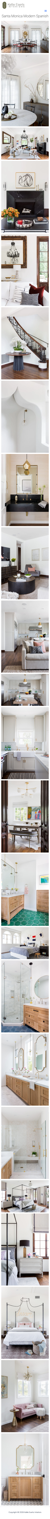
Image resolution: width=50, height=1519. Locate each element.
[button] (45, 11)
